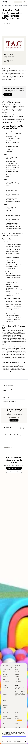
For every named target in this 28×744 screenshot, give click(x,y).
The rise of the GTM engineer (19, 688)
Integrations (5, 705)
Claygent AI (5, 687)
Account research (6, 669)
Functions (5, 703)
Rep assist (5, 674)
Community (5, 721)
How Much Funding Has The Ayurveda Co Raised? (12, 389)
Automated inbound (7, 667)
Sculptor (4, 690)
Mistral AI (17, 679)
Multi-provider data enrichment (7, 696)
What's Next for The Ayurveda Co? (10, 397)
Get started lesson (7, 714)
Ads (3, 692)
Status (16, 723)
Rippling (17, 678)
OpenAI (16, 667)
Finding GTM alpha (19, 690)
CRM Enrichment (6, 679)
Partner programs (6, 720)
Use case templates (7, 718)
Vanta (16, 669)
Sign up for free (21, 369)
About (16, 716)
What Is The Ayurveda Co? (9, 385)
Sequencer (5, 694)
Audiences (5, 698)
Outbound (5, 678)
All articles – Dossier (6, 5)
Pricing (4, 707)
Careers (17, 718)
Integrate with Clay (19, 721)
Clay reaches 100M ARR (20, 691)
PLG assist (5, 672)
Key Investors (6, 394)
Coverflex (17, 676)
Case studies (18, 681)
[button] (14, 30)
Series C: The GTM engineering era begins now (20, 694)
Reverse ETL (5, 676)
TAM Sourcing (6, 681)
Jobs (16, 720)
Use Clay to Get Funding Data (9, 401)
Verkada (17, 671)
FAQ (3, 723)
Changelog (5, 708)
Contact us (17, 714)
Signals (4, 700)
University (5, 716)
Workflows (5, 702)
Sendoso (17, 672)
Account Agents (6, 689)
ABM (4, 671)
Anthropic (17, 674)
